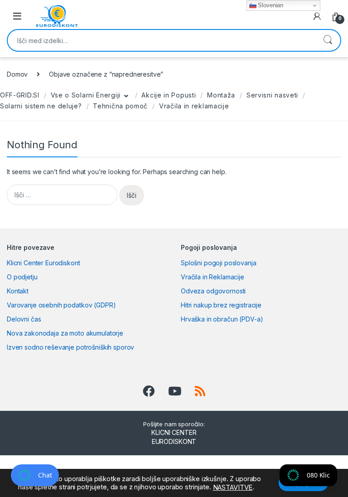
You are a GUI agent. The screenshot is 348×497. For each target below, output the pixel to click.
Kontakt (18, 291)
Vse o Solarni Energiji (86, 95)
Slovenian (270, 5)
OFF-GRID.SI (19, 95)
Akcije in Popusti (168, 95)
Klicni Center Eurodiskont (43, 263)
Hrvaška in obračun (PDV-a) (222, 319)
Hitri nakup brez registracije (221, 305)
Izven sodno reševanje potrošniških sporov (70, 347)
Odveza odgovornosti (213, 291)
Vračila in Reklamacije (212, 277)
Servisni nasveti (272, 95)
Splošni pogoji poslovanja (218, 263)
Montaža (221, 95)
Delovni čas (24, 319)
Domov (17, 74)
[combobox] (161, 40)
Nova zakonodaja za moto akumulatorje (65, 333)
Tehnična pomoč (120, 106)
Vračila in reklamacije (194, 106)
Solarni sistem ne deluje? (41, 106)
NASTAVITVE (233, 487)
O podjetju (22, 277)
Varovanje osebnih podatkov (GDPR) (61, 305)
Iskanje (327, 40)
